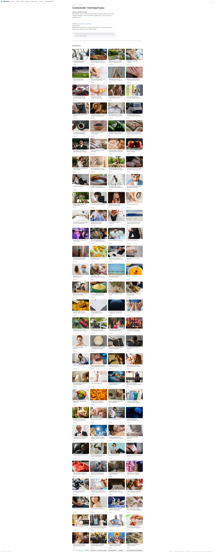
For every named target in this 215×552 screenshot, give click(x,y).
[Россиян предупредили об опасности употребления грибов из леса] (98, 236)
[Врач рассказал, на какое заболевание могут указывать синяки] (116, 75)
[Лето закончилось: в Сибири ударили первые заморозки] (98, 540)
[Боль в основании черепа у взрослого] (134, 343)
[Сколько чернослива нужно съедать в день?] (98, 128)
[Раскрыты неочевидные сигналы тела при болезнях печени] (98, 75)
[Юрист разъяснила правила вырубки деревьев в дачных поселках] (80, 540)
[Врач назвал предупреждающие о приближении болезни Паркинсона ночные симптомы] (116, 343)
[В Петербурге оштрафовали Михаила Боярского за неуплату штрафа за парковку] (80, 146)
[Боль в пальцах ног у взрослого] (134, 307)
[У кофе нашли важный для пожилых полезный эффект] (80, 128)
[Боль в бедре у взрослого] (134, 236)
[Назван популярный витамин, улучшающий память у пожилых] (116, 164)
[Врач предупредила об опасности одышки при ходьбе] (116, 469)
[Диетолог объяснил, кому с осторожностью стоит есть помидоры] (80, 415)
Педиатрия (81, 4)
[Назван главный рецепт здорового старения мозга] (134, 415)
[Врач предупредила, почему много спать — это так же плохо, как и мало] (116, 110)
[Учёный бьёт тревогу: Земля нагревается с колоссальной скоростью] (116, 307)
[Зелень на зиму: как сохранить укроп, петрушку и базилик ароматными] (116, 57)
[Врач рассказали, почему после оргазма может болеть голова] (116, 146)
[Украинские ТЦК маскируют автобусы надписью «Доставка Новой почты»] (134, 110)
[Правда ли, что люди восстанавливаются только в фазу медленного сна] (116, 361)
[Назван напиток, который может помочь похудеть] (80, 164)
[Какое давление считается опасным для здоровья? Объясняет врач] (80, 57)
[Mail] (1, 1)
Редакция (170, 551)
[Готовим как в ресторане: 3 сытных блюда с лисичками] (98, 397)
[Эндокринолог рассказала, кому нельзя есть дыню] (98, 254)
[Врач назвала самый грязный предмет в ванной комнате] (80, 254)
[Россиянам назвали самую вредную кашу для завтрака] (80, 93)
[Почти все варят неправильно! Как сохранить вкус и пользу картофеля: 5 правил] (98, 290)
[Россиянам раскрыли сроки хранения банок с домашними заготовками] (134, 325)
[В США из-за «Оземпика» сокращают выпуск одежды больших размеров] (134, 397)
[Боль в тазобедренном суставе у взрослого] (80, 110)
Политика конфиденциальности (208, 551)
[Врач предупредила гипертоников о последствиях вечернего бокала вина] (98, 272)
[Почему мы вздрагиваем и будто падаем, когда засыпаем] (98, 451)
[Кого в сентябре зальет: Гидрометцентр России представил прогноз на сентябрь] (80, 75)
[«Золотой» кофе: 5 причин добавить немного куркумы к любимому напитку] (80, 307)
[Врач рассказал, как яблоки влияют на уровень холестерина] (98, 57)
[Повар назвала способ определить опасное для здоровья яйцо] (98, 93)
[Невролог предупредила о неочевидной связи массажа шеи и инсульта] (116, 433)
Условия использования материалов (179, 551)
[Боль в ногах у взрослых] (98, 379)
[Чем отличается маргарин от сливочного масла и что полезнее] (98, 487)
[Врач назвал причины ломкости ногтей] (116, 290)
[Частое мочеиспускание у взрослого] (116, 218)
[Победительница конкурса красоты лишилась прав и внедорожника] (116, 200)
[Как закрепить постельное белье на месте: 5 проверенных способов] (80, 218)
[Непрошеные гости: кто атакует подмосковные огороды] (116, 93)
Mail (1, 551)
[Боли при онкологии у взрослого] (98, 200)
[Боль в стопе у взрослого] (134, 200)
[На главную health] (6, 1)
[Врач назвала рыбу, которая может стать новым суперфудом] (134, 504)
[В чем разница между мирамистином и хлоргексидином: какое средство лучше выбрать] (80, 272)
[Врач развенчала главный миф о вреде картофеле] (134, 290)
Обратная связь (188, 551)
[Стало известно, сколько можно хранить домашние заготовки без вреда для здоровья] (134, 487)
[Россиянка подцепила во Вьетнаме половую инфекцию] (134, 93)
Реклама (9, 551)
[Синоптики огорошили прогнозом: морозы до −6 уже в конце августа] (134, 379)
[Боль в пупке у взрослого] (116, 415)
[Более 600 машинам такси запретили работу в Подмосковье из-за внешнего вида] (116, 379)
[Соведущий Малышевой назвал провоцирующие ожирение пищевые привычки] (98, 343)
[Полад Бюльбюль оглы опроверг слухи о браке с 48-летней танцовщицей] (80, 433)
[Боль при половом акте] (80, 182)
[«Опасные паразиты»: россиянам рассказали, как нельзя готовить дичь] (134, 164)
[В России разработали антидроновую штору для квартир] (98, 307)
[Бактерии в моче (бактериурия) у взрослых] (134, 451)
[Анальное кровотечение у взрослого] (134, 433)
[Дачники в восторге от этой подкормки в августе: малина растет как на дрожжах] (80, 325)
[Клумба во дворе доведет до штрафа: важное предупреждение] (80, 200)
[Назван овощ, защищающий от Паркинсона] (80, 397)
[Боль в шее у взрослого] (80, 522)
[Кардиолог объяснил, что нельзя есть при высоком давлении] (98, 110)
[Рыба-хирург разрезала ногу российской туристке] (116, 272)
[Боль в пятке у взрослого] (80, 504)
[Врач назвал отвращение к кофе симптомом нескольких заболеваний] (134, 182)
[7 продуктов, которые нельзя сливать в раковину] (134, 540)
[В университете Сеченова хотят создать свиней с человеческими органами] (134, 128)
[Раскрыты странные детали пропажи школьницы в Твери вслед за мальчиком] (98, 469)
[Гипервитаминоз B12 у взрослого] (80, 451)
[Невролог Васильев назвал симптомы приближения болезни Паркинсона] (98, 325)
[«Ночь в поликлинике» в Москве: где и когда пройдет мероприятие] (98, 522)
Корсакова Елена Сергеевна (84, 23)
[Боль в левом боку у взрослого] (116, 236)
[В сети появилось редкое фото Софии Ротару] (80, 236)
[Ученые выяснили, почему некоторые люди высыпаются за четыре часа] (116, 182)
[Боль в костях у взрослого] (98, 415)
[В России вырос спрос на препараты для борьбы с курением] (98, 218)
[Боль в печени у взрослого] (116, 522)
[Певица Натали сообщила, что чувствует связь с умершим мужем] (134, 469)
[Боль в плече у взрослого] (80, 361)
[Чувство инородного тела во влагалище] (98, 146)
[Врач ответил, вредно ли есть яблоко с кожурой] (134, 146)
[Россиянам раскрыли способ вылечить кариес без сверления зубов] (98, 361)
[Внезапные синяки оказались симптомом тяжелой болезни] (134, 75)
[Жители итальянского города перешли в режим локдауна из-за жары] (98, 433)
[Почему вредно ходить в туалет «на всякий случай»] (80, 379)
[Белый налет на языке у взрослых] (80, 343)
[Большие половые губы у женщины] (134, 57)
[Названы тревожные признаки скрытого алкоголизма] (80, 290)
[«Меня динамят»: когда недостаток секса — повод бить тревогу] (116, 487)
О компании (5, 551)
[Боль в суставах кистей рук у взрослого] (134, 254)
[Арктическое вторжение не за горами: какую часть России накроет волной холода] (134, 218)
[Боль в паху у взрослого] (116, 451)
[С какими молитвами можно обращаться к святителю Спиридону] (116, 540)
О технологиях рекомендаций (197, 551)
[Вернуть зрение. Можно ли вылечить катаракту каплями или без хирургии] (134, 361)
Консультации (74, 4)
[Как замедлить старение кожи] (98, 504)
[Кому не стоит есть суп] (134, 272)
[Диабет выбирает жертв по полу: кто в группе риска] (116, 397)
